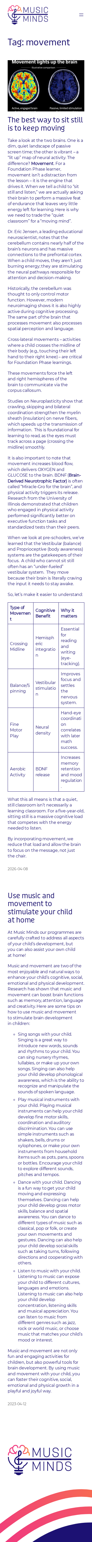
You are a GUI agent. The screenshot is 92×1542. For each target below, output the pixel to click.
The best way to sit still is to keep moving (45, 124)
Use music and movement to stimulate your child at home (40, 908)
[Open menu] (81, 15)
